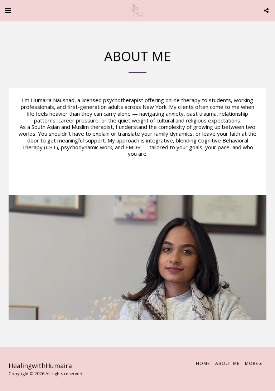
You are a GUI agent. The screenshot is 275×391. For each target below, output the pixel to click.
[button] (8, 10)
